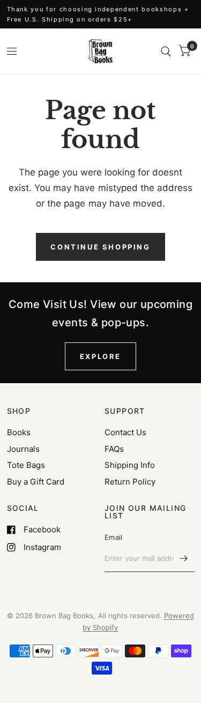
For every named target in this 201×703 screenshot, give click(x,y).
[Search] (166, 51)
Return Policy (130, 482)
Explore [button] (100, 356)
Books (19, 432)
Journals (23, 449)
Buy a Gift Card (35, 482)
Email (113, 537)
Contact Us (125, 432)
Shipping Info (130, 465)
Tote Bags (26, 465)
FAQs (114, 449)
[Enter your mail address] (184, 558)
